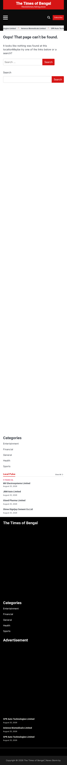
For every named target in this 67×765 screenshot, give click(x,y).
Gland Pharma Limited (14, 500)
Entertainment (11, 443)
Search (7, 72)
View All (58, 474)
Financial (8, 449)
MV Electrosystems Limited (16, 483)
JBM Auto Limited (12, 491)
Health (6, 460)
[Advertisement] (33, 120)
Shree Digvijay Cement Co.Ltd (18, 509)
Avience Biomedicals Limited (32, 28)
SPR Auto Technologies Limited (18, 719)
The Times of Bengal (34, 760)
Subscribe (58, 17)
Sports (6, 466)
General (7, 455)
